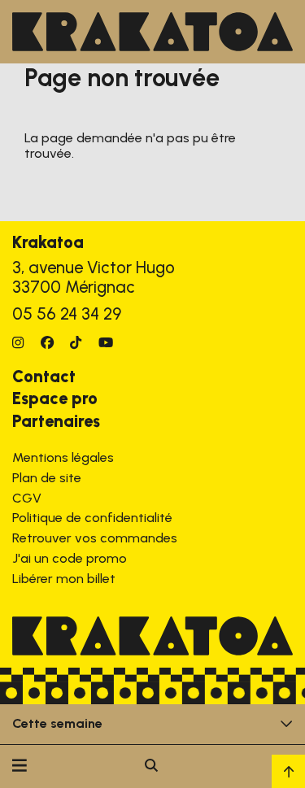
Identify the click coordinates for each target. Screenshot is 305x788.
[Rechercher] (151, 766)
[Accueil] (152, 31)
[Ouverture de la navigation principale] (19, 766)
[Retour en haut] (288, 771)
